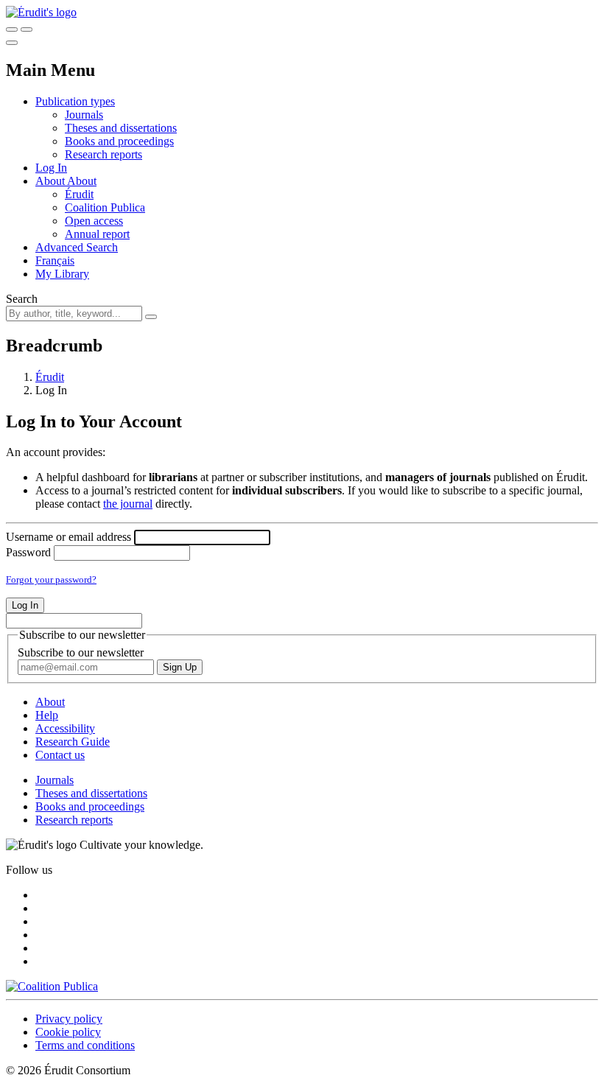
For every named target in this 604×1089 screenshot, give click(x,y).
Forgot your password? (51, 579)
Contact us (60, 755)
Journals (84, 114)
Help (46, 715)
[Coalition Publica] (52, 986)
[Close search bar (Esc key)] (26, 29)
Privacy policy (68, 1018)
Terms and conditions (85, 1045)
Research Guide (72, 741)
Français (54, 260)
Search (22, 299)
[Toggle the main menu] (12, 43)
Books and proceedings (119, 141)
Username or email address (68, 537)
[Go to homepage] (41, 12)
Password (28, 552)
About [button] (51, 181)
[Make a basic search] (12, 29)
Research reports (103, 154)
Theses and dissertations (121, 128)
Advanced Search (76, 247)
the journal (127, 503)
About (81, 181)
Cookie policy (68, 1032)
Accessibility (65, 728)
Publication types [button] (75, 101)
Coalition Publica (105, 207)
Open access (94, 220)
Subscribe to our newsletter (81, 652)
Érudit (79, 194)
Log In (51, 167)
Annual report (97, 234)
